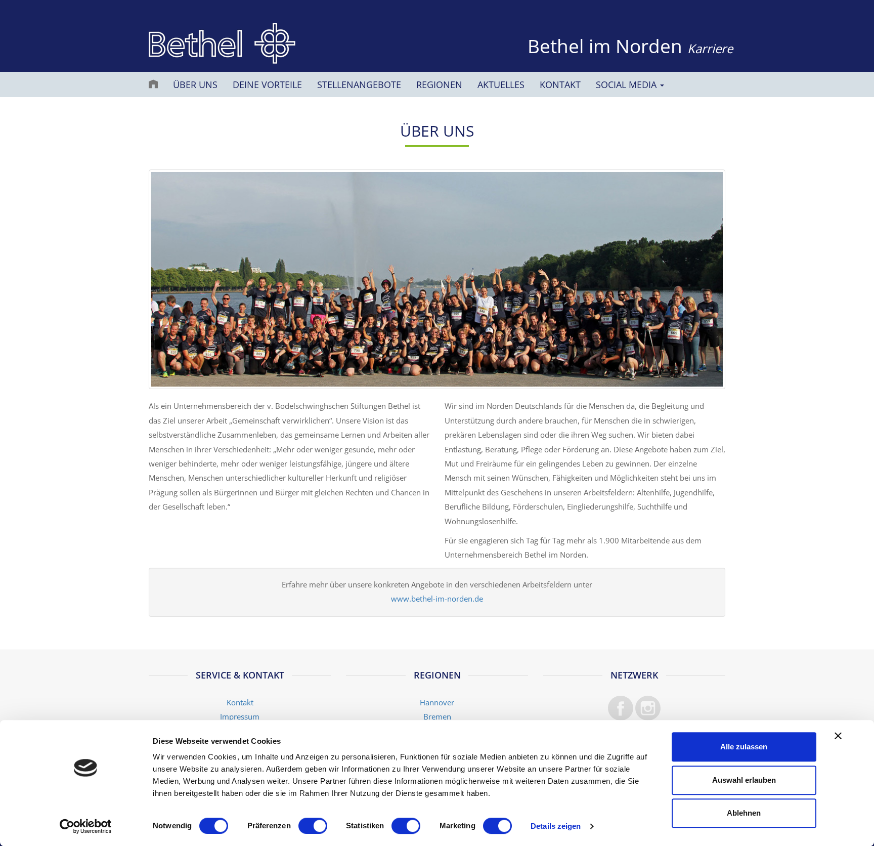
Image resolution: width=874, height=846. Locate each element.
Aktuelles (501, 84)
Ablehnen (744, 813)
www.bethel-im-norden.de (437, 599)
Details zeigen (556, 826)
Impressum (239, 716)
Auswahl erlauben (744, 780)
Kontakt (560, 84)
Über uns (195, 84)
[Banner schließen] (838, 735)
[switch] (312, 826)
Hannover (437, 702)
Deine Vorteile (267, 84)
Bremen (437, 716)
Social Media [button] (627, 84)
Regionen (439, 84)
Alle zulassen (743, 746)
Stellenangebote (359, 84)
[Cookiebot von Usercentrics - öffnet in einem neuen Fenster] (85, 826)
